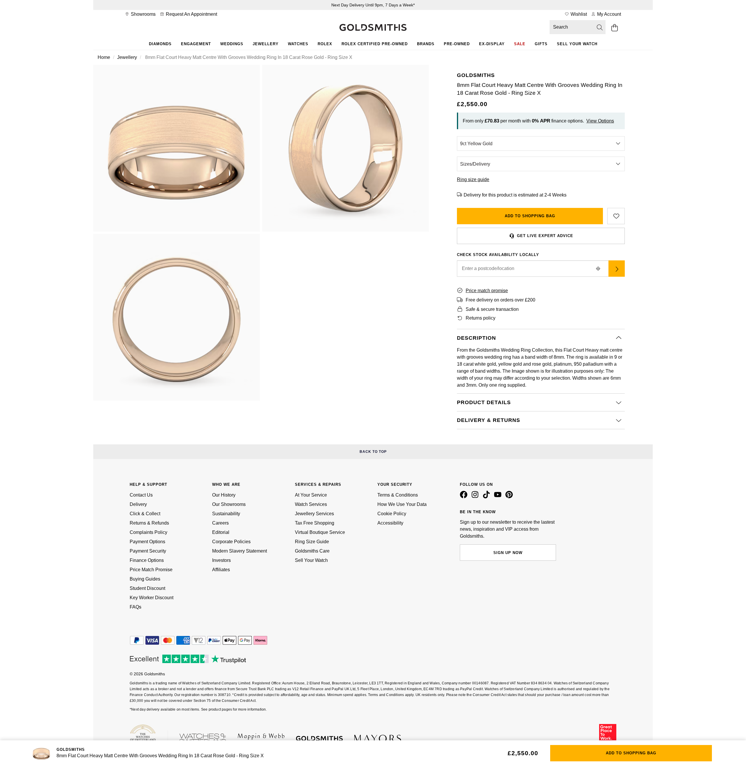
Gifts (541, 44)
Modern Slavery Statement (239, 550)
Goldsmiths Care (312, 550)
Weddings (231, 44)
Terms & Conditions (397, 494)
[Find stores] (616, 268)
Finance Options (147, 560)
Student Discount (147, 588)
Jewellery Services (314, 513)
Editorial (220, 532)
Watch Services (311, 504)
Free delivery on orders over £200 (500, 299)
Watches (298, 44)
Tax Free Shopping (314, 522)
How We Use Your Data (402, 504)
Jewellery (266, 44)
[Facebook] (465, 496)
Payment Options (147, 541)
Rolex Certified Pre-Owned (375, 44)
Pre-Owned (457, 44)
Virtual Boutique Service (320, 532)
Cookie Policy (391, 513)
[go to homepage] (373, 28)
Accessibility (390, 522)
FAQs (135, 606)
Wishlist (578, 14)
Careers (220, 522)
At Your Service (311, 494)
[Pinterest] (510, 496)
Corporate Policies (231, 541)
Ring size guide (473, 179)
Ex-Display (492, 44)
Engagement (196, 44)
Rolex (325, 44)
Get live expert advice (545, 236)
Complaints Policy (148, 532)
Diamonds (160, 44)
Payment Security (148, 550)
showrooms (143, 14)
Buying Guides (145, 578)
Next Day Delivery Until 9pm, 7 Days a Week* (373, 5)
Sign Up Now (507, 553)
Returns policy (480, 317)
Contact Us (141, 494)
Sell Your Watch (577, 44)
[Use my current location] (598, 268)
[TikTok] (487, 496)
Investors (221, 560)
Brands (425, 44)
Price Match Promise (151, 569)
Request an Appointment (191, 14)
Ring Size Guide (312, 541)
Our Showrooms (229, 504)
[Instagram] (476, 496)
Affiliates (221, 569)
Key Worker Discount (151, 597)
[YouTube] (499, 496)
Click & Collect (145, 513)
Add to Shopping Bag (530, 216)
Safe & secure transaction (492, 309)
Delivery (138, 504)
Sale (519, 44)
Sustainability (226, 513)
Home (104, 57)
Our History (223, 494)
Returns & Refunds (149, 522)
